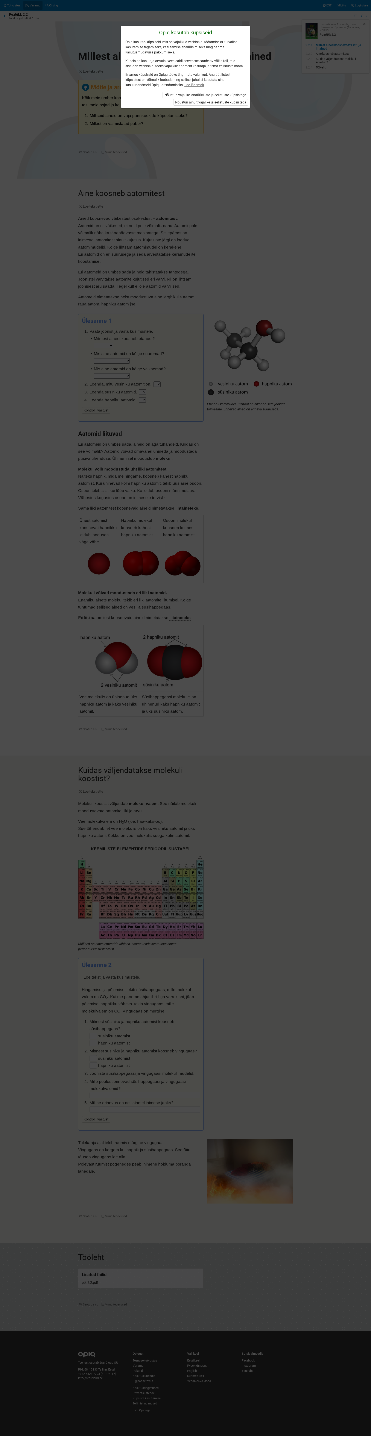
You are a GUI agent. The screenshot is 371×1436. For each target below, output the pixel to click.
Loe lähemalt (194, 85)
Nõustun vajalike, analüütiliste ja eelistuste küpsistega (205, 95)
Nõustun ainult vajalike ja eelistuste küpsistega (210, 102)
